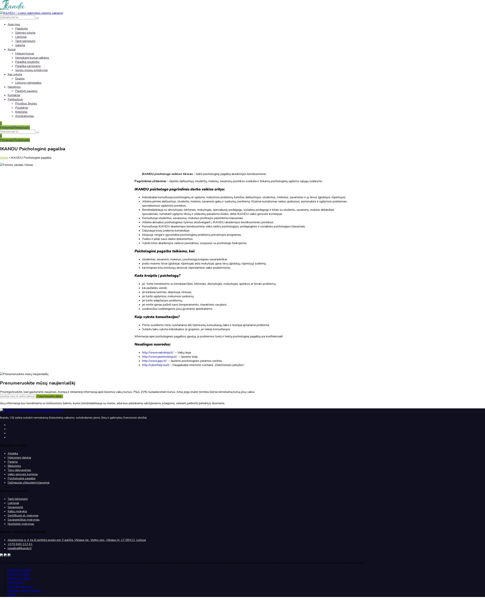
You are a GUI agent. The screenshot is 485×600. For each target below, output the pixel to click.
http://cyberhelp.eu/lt (155, 365)
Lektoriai (21, 37)
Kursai (12, 49)
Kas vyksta (15, 74)
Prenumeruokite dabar (49, 396)
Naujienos (14, 87)
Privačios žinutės (26, 103)
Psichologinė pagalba (21, 478)
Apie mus (14, 24)
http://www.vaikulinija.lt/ (158, 352)
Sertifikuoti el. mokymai (23, 515)
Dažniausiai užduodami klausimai (28, 483)
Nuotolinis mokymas (21, 524)
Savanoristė (15, 507)
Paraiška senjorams (28, 66)
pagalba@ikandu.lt (20, 548)
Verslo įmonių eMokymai (31, 70)
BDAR (12, 595)
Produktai (21, 108)
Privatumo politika (19, 570)
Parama (13, 462)
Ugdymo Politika (19, 574)
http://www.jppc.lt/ (154, 361)
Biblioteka (14, 466)
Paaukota (21, 29)
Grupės (20, 78)
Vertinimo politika (19, 578)
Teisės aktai (15, 582)
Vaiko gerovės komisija (23, 474)
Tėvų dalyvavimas (19, 470)
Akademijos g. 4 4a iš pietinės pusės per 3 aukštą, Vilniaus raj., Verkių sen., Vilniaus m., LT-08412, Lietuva (77, 540)
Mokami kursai (24, 53)
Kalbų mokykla (17, 511)
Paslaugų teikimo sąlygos (24, 591)
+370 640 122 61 (20, 544)
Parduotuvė (15, 99)
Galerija (20, 45)
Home (4, 158)
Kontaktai (14, 95)
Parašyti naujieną (26, 91)
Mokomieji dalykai (19, 458)
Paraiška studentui (27, 62)
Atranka (13, 453)
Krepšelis (21, 112)
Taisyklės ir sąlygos (20, 586)
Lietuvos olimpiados (28, 83)
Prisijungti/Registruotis (15, 127)
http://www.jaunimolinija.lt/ (159, 357)
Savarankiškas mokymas (24, 520)
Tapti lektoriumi (25, 41)
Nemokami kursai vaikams (32, 58)
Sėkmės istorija (25, 33)
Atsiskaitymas (24, 116)
